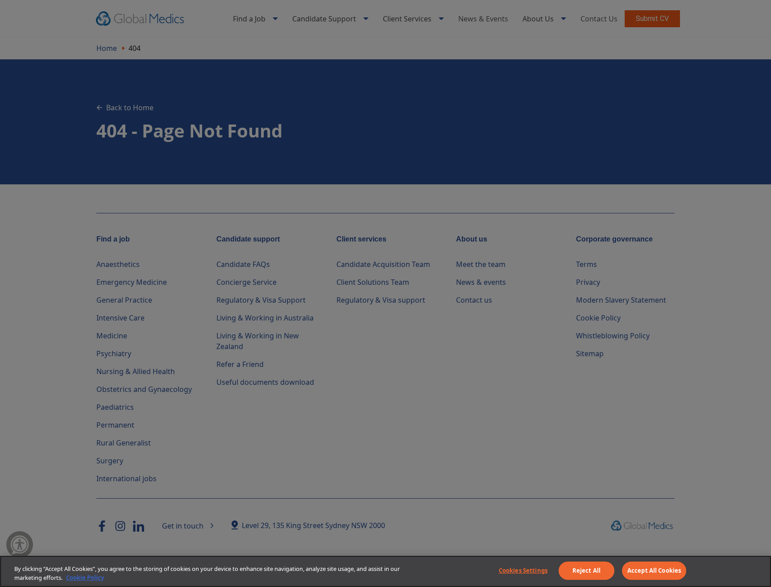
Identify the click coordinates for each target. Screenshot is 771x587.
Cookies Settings (523, 570)
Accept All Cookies (654, 570)
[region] (385, 571)
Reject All (586, 570)
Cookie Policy (85, 578)
